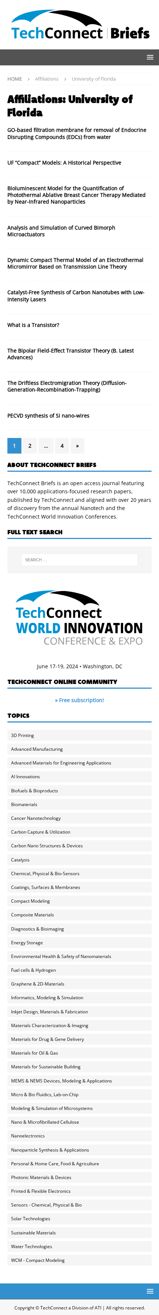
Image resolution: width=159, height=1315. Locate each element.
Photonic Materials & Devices (41, 1177)
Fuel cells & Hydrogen (33, 970)
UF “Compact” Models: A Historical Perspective (64, 162)
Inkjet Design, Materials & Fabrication (49, 1012)
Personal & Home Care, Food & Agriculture (55, 1163)
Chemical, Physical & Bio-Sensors (45, 873)
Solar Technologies (30, 1218)
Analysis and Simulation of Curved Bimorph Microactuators (61, 231)
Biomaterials (24, 804)
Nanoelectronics (28, 1136)
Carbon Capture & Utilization (40, 832)
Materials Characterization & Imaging (49, 1025)
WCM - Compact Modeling (38, 1260)
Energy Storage (27, 942)
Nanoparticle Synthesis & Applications (50, 1150)
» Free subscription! (79, 700)
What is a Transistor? (33, 324)
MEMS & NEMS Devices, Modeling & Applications (61, 1081)
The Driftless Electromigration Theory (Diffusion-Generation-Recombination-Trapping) (67, 386)
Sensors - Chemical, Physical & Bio (46, 1205)
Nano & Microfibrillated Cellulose (45, 1122)
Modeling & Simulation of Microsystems (52, 1108)
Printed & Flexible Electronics (41, 1191)
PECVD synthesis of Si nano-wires (48, 415)
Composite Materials (32, 915)
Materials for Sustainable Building (46, 1067)
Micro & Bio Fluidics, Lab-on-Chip (44, 1094)
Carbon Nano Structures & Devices (47, 845)
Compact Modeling (30, 901)
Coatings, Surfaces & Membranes (45, 887)
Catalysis (20, 860)
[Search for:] (80, 559)
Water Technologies (31, 1246)
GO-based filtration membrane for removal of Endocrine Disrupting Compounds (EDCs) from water (76, 133)
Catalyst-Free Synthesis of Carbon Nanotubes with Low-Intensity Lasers (76, 295)
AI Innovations (25, 776)
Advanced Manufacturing (37, 749)
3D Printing (22, 735)
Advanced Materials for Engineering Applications (61, 763)
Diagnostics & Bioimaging (37, 929)
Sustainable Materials (33, 1233)
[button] (149, 57)
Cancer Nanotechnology (36, 818)
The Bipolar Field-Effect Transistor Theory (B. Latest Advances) (70, 354)
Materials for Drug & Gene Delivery (47, 1039)
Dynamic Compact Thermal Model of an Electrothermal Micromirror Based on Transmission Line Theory (75, 263)
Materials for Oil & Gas (34, 1053)
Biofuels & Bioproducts (34, 791)
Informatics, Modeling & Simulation (47, 997)
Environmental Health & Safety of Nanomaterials (61, 956)
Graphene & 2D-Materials (37, 984)
